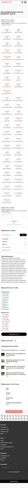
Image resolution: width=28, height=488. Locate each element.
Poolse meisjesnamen (19, 275)
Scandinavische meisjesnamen (9, 277)
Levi (4, 300)
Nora (4, 323)
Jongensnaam (9, 398)
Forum (2, 440)
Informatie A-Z (4, 427)
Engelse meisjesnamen (15, 261)
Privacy (2, 460)
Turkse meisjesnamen (20, 280)
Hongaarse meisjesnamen (16, 268)
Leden (2, 449)
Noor (4, 328)
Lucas (4, 297)
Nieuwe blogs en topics (6, 442)
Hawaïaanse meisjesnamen (16, 265)
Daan (4, 304)
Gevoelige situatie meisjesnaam (13, 402)
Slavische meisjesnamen (15, 279)
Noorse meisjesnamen (7, 275)
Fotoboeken (4, 444)
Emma (4, 319)
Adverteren (3, 458)
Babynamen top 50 (14, 334)
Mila (4, 318)
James (5, 309)
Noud (4, 307)
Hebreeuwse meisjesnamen (8, 266)
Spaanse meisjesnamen (7, 280)
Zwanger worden (5, 429)
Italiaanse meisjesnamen (15, 270)
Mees (4, 306)
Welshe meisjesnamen (7, 282)
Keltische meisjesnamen (15, 272)
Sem (4, 302)
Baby (2, 433)
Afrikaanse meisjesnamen (8, 258)
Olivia (4, 316)
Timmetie (8, 393)
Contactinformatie (5, 456)
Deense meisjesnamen (15, 260)
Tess (4, 330)
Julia (4, 314)
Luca (4, 295)
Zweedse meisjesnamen (20, 282)
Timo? (7, 388)
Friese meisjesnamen (15, 263)
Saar (4, 326)
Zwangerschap (4, 431)
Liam (4, 299)
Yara (4, 325)
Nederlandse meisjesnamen (16, 273)
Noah (4, 294)
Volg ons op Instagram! (14, 411)
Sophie (5, 321)
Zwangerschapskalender (7, 447)
